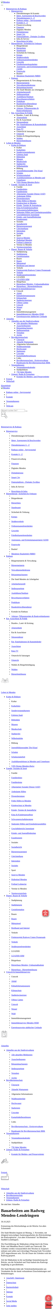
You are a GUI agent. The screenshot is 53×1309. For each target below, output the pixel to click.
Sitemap (9, 1292)
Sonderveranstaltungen (25, 152)
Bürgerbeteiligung (23, 141)
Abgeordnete (21, 117)
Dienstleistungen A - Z (25, 18)
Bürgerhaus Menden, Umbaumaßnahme (32, 284)
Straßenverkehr (22, 57)
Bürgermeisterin (22, 83)
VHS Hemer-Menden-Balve (27, 182)
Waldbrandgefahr (23, 346)
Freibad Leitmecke (24, 242)
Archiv (19, 335)
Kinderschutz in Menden (26, 203)
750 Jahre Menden (24, 372)
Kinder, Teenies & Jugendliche (28, 205)
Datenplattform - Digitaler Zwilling (30, 36)
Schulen (19, 173)
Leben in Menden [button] (13, 143)
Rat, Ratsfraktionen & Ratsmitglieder (31, 124)
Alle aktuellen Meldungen (27, 323)
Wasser (19, 307)
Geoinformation (22, 256)
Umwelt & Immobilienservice (23, 289)
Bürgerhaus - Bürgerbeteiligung (29, 286)
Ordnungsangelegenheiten (27, 60)
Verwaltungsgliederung (25, 85)
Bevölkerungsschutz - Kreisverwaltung (32, 360)
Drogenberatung (23, 198)
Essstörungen (21, 219)
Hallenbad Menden (24, 240)
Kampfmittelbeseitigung (26, 356)
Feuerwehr (20, 71)
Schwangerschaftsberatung (27, 210)
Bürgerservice (17, 11)
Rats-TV (20, 129)
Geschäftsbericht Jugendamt (27, 215)
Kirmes (19, 55)
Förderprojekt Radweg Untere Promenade (33, 270)
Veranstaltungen (17, 365)
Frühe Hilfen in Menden (26, 201)
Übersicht (20, 339)
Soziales (19, 233)
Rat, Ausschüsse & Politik (21, 113)
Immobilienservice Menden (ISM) (30, 314)
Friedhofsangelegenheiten (26, 64)
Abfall (19, 293)
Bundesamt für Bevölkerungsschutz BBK (33, 363)
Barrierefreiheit (12, 1287)
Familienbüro (21, 189)
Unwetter (20, 353)
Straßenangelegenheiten (26, 275)
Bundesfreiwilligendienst (26, 104)
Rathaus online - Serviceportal (28, 20)
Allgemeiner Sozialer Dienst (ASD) (30, 194)
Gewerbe (20, 62)
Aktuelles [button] (10, 319)
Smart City (20, 34)
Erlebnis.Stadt (22, 154)
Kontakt (9, 397)
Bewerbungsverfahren (25, 99)
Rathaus (14, 78)
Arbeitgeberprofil (23, 92)
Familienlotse (21, 191)
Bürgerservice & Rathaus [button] (16, 9)
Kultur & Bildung (18, 145)
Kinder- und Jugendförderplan (28, 217)
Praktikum (20, 101)
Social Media (11, 1301)
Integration (20, 231)
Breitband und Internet (25, 265)
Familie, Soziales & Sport (21, 185)
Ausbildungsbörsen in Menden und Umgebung (30, 761)
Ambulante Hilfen (23, 196)
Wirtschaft (10, 381)
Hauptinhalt (6, 386)
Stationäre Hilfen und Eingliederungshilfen (33, 212)
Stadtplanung (21, 254)
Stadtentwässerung (24, 300)
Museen (19, 159)
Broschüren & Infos (24, 41)
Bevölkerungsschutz (19, 337)
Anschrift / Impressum (15, 1278)
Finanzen (20, 27)
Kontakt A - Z (22, 23)
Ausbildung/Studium (24, 97)
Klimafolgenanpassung (25, 296)
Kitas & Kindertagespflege (27, 208)
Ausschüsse (21, 127)
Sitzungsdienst (22, 122)
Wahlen (19, 138)
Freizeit (9, 379)
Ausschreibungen (23, 326)
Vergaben (20, 333)
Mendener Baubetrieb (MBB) (28, 76)
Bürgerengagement (24, 226)
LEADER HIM (22, 279)
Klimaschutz (21, 298)
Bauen (19, 261)
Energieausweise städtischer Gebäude (31, 316)
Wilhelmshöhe (22, 166)
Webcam (9, 406)
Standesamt (21, 50)
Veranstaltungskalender (25, 367)
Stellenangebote (22, 94)
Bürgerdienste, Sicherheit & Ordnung (26, 43)
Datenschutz (11, 1282)
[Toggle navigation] (2, 5)
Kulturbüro (20, 150)
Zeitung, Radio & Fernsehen (22, 374)
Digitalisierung (22, 32)
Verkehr (19, 272)
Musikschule (21, 161)
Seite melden (11, 1306)
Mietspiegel (21, 263)
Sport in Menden (23, 238)
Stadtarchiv (21, 164)
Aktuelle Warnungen (24, 342)
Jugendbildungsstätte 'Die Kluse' (29, 171)
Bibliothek (20, 157)
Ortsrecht (20, 134)
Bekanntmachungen (24, 87)
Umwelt (19, 305)
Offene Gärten (22, 302)
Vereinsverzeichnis (24, 247)
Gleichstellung (22, 228)
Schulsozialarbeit (23, 175)
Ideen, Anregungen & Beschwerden (31, 16)
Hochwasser (21, 349)
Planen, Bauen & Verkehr (21, 249)
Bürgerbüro (21, 48)
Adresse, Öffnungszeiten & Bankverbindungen (27, 109)
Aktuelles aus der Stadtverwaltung (25, 321)
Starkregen (20, 351)
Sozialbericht (21, 224)
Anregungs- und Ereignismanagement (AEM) (29, 540)
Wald (18, 309)
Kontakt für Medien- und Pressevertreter (32, 377)
